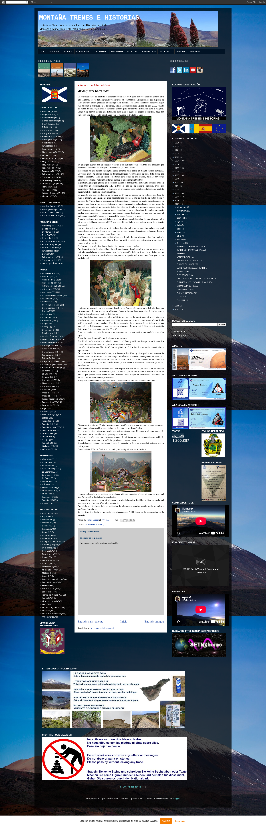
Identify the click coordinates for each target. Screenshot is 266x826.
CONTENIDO (54, 51)
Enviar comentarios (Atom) (102, 628)
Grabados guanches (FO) (53, 364)
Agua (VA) (46, 516)
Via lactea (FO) (48, 446)
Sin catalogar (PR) (49, 260)
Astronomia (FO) (49, 289)
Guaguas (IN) (47, 142)
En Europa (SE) (48, 465)
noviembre (182, 211)
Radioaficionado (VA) (51, 582)
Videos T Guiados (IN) (51, 193)
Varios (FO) (47, 443)
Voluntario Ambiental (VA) (53, 613)
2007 (177, 309)
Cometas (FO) (48, 301)
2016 (177, 178)
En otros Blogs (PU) (50, 244)
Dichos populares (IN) (51, 120)
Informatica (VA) (49, 560)
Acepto (166, 820)
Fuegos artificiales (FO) (52, 361)
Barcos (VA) (47, 525)
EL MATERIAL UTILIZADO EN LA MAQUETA (195, 282)
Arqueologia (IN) (49, 111)
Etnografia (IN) (48, 133)
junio (179, 229)
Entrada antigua (154, 621)
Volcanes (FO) (48, 449)
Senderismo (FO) (49, 414)
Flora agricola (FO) (50, 345)
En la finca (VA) (48, 547)
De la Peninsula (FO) (50, 308)
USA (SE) (45, 503)
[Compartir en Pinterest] (133, 520)
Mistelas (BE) (47, 573)
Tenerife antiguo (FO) (51, 427)
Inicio (123, 621)
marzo (180, 239)
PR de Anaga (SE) (49, 490)
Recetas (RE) (47, 585)
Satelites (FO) (47, 411)
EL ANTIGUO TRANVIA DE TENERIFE (192, 268)
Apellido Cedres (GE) (51, 206)
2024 (177, 150)
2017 (177, 175)
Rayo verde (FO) (49, 405)
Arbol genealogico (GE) (52, 209)
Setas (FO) (46, 418)
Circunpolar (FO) (49, 298)
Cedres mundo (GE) (50, 212)
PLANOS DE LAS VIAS (185, 275)
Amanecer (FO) (48, 273)
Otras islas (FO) (48, 392)
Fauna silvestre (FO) (50, 342)
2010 (177, 200)
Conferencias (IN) (49, 117)
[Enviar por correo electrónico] (122, 520)
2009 (177, 204)
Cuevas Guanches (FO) (52, 305)
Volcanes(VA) (47, 610)
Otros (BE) (46, 576)
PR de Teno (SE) (48, 493)
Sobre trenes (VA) (49, 591)
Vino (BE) (46, 604)
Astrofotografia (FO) (51, 286)
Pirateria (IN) (47, 155)
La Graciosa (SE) (49, 475)
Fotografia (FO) (48, 358)
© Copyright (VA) (49, 617)
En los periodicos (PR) (51, 241)
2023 (177, 153)
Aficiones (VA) (48, 513)
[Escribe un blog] (125, 520)
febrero (180, 243)
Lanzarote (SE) (48, 481)
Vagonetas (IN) (48, 190)
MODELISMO (132, 51)
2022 (177, 157)
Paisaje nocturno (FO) (51, 399)
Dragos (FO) (47, 311)
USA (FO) (46, 439)
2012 (177, 193)
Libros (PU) (47, 254)
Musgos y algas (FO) (50, 383)
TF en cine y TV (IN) (50, 180)
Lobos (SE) (46, 484)
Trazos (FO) (47, 436)
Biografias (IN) (48, 114)
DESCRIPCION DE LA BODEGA (189, 260)
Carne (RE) (46, 532)
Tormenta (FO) (48, 433)
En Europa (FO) (48, 330)
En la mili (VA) (48, 551)
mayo (180, 232)
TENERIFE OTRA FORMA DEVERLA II (191, 250)
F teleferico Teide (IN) (51, 136)
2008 (177, 305)
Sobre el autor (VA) (50, 588)
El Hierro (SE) (47, 462)
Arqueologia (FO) (49, 283)
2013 (177, 189)
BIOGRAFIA (181, 296)
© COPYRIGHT (166, 51)
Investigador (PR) (49, 251)
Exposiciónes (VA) (49, 554)
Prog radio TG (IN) (50, 168)
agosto (180, 221)
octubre (181, 214)
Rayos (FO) (46, 408)
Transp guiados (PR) (51, 263)
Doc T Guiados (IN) (50, 124)
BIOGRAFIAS (101, 51)
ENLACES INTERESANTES (187, 293)
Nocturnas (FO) (48, 386)
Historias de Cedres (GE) (52, 215)
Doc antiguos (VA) (50, 544)
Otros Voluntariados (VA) (53, 579)
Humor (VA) (47, 557)
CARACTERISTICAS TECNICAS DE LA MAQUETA (196, 278)
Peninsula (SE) (48, 497)
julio (179, 225)
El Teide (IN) (47, 127)
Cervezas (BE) (48, 538)
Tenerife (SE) (47, 500)
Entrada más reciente (90, 621)
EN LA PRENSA (149, 51)
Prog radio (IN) (48, 164)
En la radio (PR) (48, 238)
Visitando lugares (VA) (51, 607)
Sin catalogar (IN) (49, 177)
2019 (177, 168)
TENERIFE (181, 253)
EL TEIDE (68, 51)
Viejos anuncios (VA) (51, 601)
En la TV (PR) (47, 235)
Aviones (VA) (47, 522)
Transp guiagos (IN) (50, 183)
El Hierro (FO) (48, 317)
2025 (177, 146)
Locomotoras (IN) (49, 149)
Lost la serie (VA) (49, 566)
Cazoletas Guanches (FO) (53, 295)
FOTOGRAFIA (117, 51)
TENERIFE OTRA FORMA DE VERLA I (191, 246)
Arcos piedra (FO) (50, 279)
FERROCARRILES (84, 51)
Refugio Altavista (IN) (51, 174)
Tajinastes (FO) (48, 421)
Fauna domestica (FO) (51, 339)
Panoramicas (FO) (50, 402)
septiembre (182, 218)
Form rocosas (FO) (50, 355)
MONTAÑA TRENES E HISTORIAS (89, 18)
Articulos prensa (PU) (51, 225)
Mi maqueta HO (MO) (94, 524)
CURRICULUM (183, 300)
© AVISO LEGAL (183, 271)
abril (179, 236)
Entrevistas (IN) (48, 130)
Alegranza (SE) (48, 459)
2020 (177, 164)
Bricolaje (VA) (48, 529)
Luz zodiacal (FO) (49, 380)
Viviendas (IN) (48, 196)
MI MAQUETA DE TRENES (187, 286)
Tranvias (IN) (47, 186)
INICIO (42, 51)
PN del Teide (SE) (49, 487)
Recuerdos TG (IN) (50, 171)
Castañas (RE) (48, 535)
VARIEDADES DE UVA (185, 257)
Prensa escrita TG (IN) (51, 158)
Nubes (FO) (47, 389)
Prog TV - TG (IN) (49, 161)
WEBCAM (180, 51)
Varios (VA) (47, 598)
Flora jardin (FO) (49, 348)
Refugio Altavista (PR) (51, 257)
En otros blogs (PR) (50, 247)
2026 (177, 142)
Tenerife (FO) (47, 424)
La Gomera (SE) (48, 472)
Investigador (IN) (49, 146)
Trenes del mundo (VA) (52, 595)
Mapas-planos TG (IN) (51, 152)
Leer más (180, 821)
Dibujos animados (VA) (52, 541)
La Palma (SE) (47, 478)
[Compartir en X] (127, 520)
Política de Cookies (136, 787)
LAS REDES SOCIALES (185, 289)
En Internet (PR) (48, 232)
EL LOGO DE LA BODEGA (187, 264)
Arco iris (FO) (47, 276)
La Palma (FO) (48, 370)
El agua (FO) (47, 323)
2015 (177, 182)
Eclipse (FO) (47, 314)
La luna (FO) (47, 374)
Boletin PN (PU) (48, 229)
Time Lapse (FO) (49, 430)
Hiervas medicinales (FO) (53, 367)
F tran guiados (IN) (50, 139)
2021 (177, 160)
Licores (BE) (47, 563)
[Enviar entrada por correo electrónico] (116, 519)
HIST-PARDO (194, 51)
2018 (177, 171)
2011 (177, 196)
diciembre (182, 207)
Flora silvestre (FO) (50, 352)
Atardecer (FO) (48, 292)
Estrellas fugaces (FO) (51, 336)
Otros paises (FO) (49, 396)
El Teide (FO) (47, 320)
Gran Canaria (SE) (49, 468)
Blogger (176, 798)
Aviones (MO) (48, 519)
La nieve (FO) (47, 377)
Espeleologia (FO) (49, 333)
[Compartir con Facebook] (130, 520)
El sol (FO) (46, 326)
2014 (177, 186)
